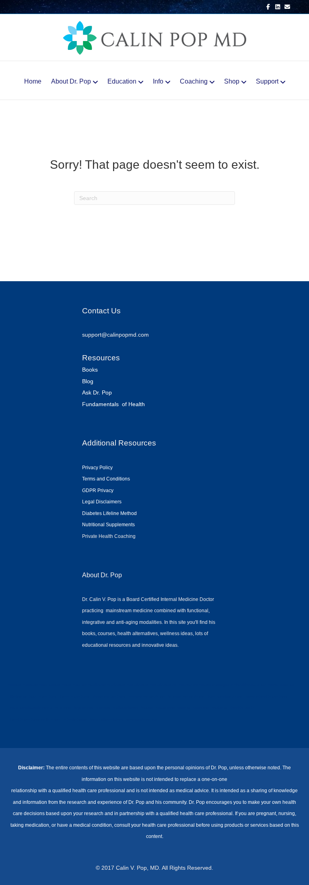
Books (90, 369)
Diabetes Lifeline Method (109, 513)
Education (121, 81)
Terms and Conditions (106, 479)
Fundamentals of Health (113, 404)
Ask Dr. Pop (97, 392)
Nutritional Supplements (108, 524)
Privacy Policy (97, 467)
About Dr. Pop (71, 81)
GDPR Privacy (97, 490)
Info (158, 81)
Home (32, 81)
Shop (231, 81)
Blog (87, 381)
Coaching (194, 81)
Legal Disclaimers (102, 502)
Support (267, 81)
